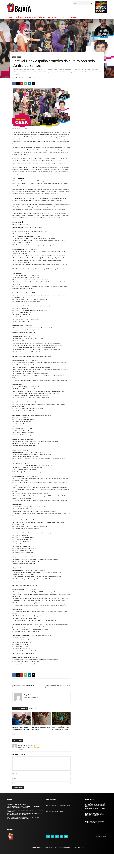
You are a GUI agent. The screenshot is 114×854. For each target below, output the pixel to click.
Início (13, 54)
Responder (20, 749)
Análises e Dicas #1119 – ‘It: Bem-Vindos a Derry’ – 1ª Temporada (61, 813)
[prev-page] (13, 734)
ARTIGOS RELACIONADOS (20, 708)
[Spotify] (61, 836)
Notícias (18, 54)
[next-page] (16, 734)
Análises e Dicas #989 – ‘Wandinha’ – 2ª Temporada (23, 686)
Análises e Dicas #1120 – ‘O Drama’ (54, 811)
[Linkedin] (29, 83)
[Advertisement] (63, 9)
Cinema (98, 4)
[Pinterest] (21, 83)
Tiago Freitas (17, 77)
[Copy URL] (33, 83)
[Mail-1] (66, 836)
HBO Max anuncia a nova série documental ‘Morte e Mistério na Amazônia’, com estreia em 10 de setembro (23, 807)
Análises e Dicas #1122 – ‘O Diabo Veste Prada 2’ (58, 805)
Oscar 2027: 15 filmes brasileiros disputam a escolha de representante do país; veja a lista (101, 9)
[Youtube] (52, 836)
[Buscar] (91, 3)
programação (54, 139)
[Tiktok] (57, 836)
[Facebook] (14, 83)
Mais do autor (32, 708)
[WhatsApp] (25, 83)
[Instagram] (48, 836)
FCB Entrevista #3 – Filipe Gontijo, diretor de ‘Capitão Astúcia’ (94, 819)
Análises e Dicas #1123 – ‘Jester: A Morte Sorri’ (58, 803)
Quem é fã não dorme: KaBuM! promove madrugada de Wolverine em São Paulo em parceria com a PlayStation (24, 814)
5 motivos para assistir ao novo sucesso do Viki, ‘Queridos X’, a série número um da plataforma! (57, 686)
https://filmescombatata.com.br (31, 697)
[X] (18, 83)
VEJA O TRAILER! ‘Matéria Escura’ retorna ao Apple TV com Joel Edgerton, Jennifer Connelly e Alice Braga (23, 818)
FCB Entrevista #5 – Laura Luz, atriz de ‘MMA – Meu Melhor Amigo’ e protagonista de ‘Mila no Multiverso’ (95, 810)
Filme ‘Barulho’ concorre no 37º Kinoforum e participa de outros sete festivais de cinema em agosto (21, 727)
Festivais (24, 54)
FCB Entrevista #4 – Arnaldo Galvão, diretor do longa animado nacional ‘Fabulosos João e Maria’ (94, 814)
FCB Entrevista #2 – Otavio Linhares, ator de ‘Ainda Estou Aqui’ (94, 822)
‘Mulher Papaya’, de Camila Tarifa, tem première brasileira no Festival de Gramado (41, 727)
